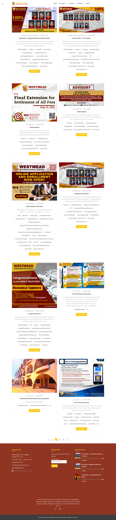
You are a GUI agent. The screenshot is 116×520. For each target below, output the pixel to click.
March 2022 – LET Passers (81, 38)
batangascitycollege (89, 414)
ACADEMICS (62, 3)
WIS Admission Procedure (81, 294)
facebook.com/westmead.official (20, 465)
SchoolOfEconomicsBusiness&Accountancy (41, 239)
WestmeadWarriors (81, 69)
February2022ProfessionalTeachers (83, 208)
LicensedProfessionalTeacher (71, 59)
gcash (65, 420)
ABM (19, 215)
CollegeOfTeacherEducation (79, 56)
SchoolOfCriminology (21, 239)
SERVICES (71, 3)
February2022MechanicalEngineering (27, 331)
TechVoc (35, 242)
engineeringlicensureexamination (41, 328)
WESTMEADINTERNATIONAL (25, 341)
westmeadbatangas (46, 63)
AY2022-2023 (33, 215)
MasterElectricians (25, 59)
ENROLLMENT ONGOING (34, 206)
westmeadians (68, 129)
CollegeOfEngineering (40, 53)
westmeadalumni (34, 63)
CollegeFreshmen (20, 219)
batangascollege (94, 49)
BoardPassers (47, 49)
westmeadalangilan (21, 63)
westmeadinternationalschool (30, 66)
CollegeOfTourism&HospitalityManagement (30, 232)
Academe (31, 49)
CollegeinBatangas (27, 53)
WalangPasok (68, 126)
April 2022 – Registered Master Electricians (34, 38)
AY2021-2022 (31, 138)
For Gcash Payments (81, 402)
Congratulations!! (34, 314)
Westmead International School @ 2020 (34, 399)
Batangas (85, 49)
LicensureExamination (42, 56)
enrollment (47, 232)
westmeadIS (43, 66)
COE (31, 325)
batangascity (78, 414)
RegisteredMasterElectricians (40, 59)
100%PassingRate (22, 49)
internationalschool (85, 420)
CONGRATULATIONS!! (81, 194)
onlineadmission (42, 235)
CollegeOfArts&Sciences (46, 219)
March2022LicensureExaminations (90, 59)
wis (87, 309)
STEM (29, 242)
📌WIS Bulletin (34, 127)
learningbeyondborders (27, 56)
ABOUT (88, 3)
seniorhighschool (21, 242)
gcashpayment (74, 420)
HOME (55, 3)
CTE (90, 56)
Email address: (55, 459)
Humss (34, 235)
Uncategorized (30, 124)
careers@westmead (45, 215)
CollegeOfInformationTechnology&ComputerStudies (34, 225)
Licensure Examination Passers (29, 35)
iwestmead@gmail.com (18, 468)
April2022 (39, 49)
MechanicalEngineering (45, 331)
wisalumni (45, 345)
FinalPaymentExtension (26, 142)
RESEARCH (80, 3)
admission (25, 215)
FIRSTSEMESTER (26, 235)
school (65, 424)
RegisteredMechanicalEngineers (28, 335)
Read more (34, 71)
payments (96, 420)
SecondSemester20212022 (41, 142)
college (80, 53)
